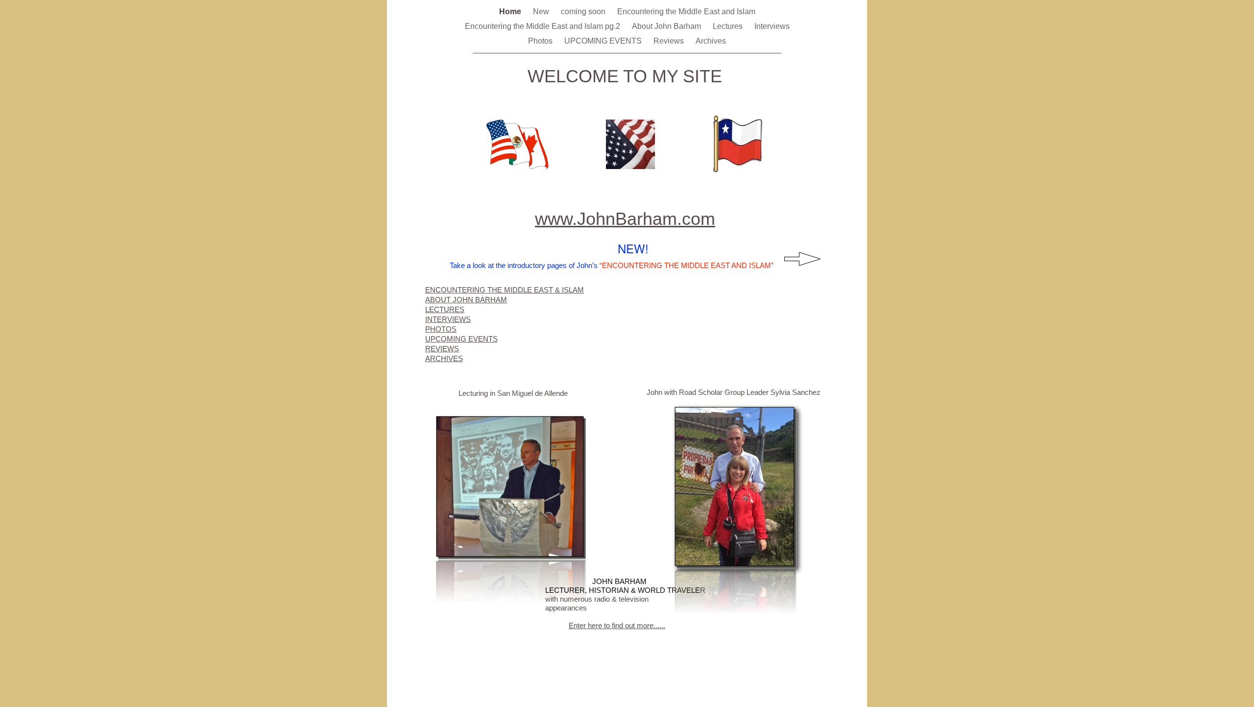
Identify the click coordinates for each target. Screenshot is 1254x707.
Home (511, 11)
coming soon (584, 11)
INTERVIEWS (448, 319)
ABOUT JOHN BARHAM (466, 299)
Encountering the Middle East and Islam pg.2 (543, 26)
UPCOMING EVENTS (604, 41)
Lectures (729, 26)
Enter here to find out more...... (617, 625)
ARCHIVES (444, 358)
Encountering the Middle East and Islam (686, 11)
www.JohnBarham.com (625, 219)
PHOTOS (441, 329)
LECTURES (444, 309)
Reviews (669, 41)
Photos (541, 41)
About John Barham (667, 26)
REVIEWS (442, 348)
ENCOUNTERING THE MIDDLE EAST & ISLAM (504, 290)
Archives (711, 41)
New (542, 11)
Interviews (772, 26)
